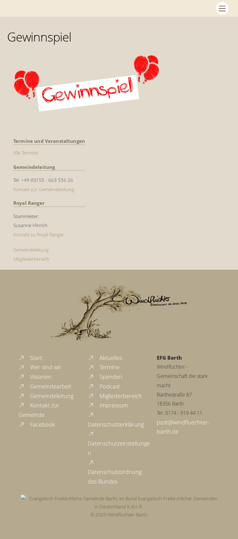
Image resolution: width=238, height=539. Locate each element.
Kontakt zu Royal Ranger (38, 234)
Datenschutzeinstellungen (119, 448)
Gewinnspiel (39, 36)
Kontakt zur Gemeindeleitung (43, 189)
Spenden (110, 376)
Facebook (42, 424)
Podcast (109, 386)
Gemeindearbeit (50, 386)
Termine (109, 367)
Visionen (40, 376)
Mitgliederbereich (31, 259)
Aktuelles (110, 358)
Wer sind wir (45, 367)
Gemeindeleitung (31, 250)
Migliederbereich (120, 396)
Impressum (113, 405)
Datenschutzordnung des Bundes (115, 476)
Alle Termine (25, 153)
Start (35, 358)
